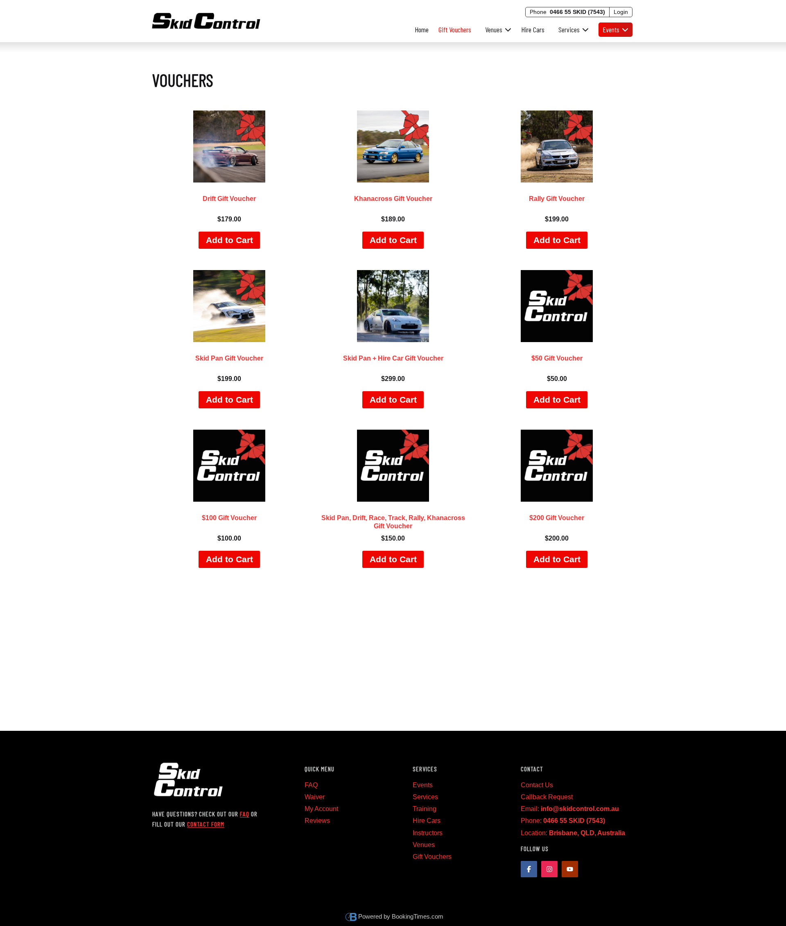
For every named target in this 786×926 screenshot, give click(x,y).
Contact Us (537, 785)
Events (423, 785)
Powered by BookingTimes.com (400, 916)
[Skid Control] (206, 19)
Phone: (563, 820)
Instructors (428, 832)
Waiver (315, 796)
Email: (570, 808)
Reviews (317, 820)
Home (422, 29)
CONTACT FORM (205, 824)
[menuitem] (496, 30)
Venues (424, 844)
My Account (321, 808)
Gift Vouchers (454, 29)
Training (424, 808)
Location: (573, 832)
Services (425, 796)
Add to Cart (229, 240)
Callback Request (547, 796)
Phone (567, 12)
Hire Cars (532, 29)
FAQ (244, 814)
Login (621, 12)
